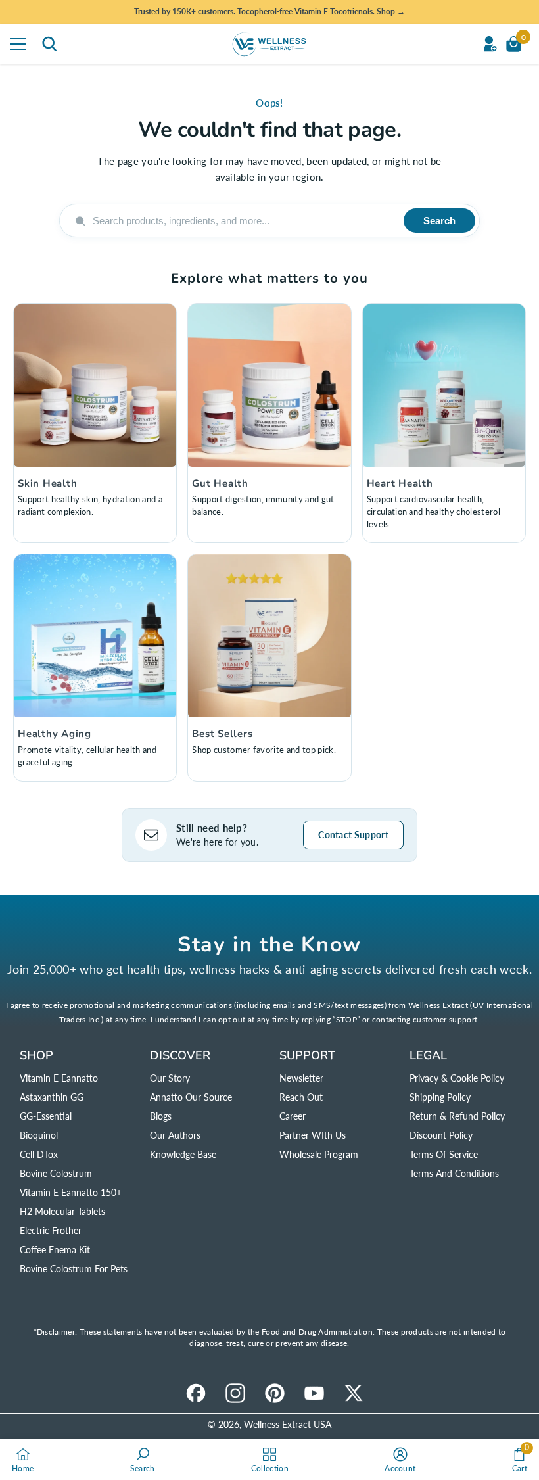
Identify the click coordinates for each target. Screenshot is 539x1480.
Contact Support (353, 834)
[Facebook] (196, 1393)
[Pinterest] (275, 1393)
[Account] (489, 44)
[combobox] (243, 220)
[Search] (49, 44)
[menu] (18, 44)
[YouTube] (314, 1393)
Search (439, 220)
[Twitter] (353, 1393)
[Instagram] (235, 1393)
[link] (142, 1459)
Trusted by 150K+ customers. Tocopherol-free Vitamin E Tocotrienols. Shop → (269, 11)
